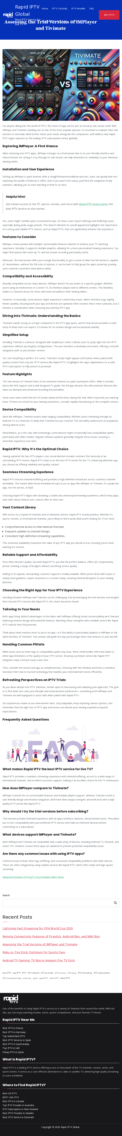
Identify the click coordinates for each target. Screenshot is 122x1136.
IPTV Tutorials (59, 8)
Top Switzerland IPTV (14, 1036)
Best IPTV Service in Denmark (18, 1117)
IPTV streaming (85, 973)
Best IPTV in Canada (13, 1101)
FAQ (91, 8)
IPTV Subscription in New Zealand (20, 1109)
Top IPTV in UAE (11, 1047)
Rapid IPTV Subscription (93, 204)
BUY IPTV (109, 14)
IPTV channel (33, 973)
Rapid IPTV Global (70, 1127)
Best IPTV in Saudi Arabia (16, 1044)
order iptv (26, 978)
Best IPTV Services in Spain (17, 1040)
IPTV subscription (102, 973)
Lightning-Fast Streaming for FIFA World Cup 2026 (38, 928)
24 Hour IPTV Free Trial (54, 20)
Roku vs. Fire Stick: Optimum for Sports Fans (34, 952)
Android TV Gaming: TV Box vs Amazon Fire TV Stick (39, 960)
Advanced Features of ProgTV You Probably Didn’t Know (33, 877)
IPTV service (60, 973)
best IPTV (7, 973)
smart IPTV (54, 978)
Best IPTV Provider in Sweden (18, 1113)
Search (6, 895)
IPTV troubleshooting (12, 978)
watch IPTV (65, 978)
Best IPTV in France (13, 1028)
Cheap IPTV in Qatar (13, 1052)
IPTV (24, 973)
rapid (35, 978)
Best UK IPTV (10, 1093)
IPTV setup (72, 973)
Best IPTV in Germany (14, 1032)
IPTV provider (47, 973)
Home (45, 8)
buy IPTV (17, 973)
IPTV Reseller (78, 8)
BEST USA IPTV (11, 1097)
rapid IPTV (43, 978)
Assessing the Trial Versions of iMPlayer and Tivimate (40, 944)
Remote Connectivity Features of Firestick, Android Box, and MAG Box (51, 936)
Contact (75, 20)
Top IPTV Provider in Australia (18, 1105)
